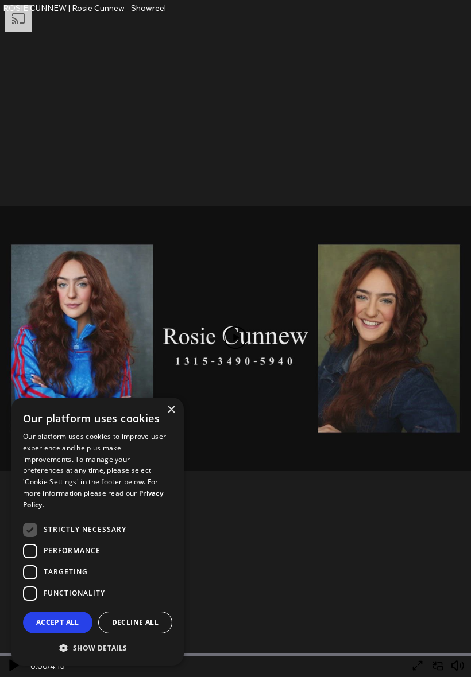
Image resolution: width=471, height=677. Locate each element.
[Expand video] (417, 666)
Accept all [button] (57, 622)
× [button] (171, 410)
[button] (97, 647)
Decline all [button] (135, 622)
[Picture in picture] (437, 666)
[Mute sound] (457, 666)
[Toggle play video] (235, 338)
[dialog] (97, 532)
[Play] (13, 666)
